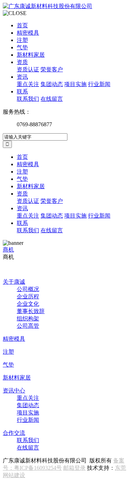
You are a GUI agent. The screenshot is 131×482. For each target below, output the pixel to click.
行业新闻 (99, 84)
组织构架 (28, 318)
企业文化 (28, 304)
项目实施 (75, 84)
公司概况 (28, 289)
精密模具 (28, 33)
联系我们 (28, 99)
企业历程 (28, 296)
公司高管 (28, 326)
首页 (22, 25)
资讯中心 (14, 391)
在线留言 (52, 99)
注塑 (22, 40)
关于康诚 (14, 282)
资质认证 (28, 69)
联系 (22, 91)
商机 (8, 250)
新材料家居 (31, 55)
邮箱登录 (74, 468)
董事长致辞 (31, 311)
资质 (22, 62)
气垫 (22, 47)
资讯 (22, 77)
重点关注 (28, 84)
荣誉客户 (52, 69)
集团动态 (52, 84)
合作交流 (14, 433)
